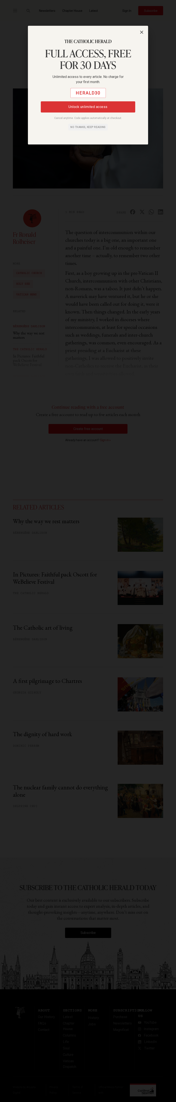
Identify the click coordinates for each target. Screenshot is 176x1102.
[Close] (141, 32)
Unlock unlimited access (88, 107)
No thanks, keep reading (88, 127)
